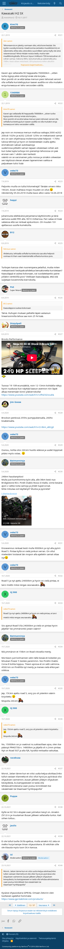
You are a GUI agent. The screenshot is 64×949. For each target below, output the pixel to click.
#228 (60, 413)
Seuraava (43, 905)
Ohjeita (5, 941)
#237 (60, 768)
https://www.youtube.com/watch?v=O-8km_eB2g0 (27, 427)
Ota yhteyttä (7, 938)
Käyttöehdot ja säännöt (26, 938)
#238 (60, 807)
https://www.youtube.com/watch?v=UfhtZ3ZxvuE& (27, 394)
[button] (3, 934)
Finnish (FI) (13, 934)
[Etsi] (60, 3)
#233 (60, 603)
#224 (60, 211)
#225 (60, 243)
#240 (60, 865)
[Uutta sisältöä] (54, 3)
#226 (60, 297)
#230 (60, 471)
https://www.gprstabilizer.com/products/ (22, 898)
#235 (60, 688)
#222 (60, 103)
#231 (60, 543)
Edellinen (21, 905)
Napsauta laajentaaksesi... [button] (32, 64)
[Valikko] (4, 3)
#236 (60, 719)
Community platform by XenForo (25, 946)
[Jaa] (55, 35)
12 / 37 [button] (32, 905)
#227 (60, 334)
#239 (60, 836)
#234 (60, 646)
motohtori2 (9, 17)
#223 (60, 181)
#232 (60, 576)
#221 (60, 35)
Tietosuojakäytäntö (47, 938)
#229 (60, 445)
